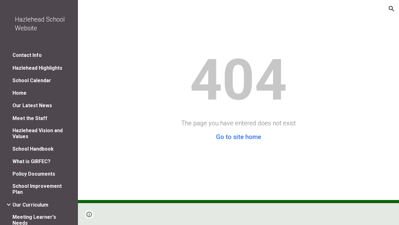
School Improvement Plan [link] (37, 189)
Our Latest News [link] (32, 105)
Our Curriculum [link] (30, 205)
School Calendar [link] (31, 80)
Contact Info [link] (27, 55)
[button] (391, 8)
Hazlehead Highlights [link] (37, 68)
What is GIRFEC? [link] (31, 161)
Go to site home (238, 137)
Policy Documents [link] (33, 174)
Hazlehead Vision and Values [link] (37, 133)
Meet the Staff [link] (29, 118)
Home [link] (19, 93)
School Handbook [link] (33, 149)
